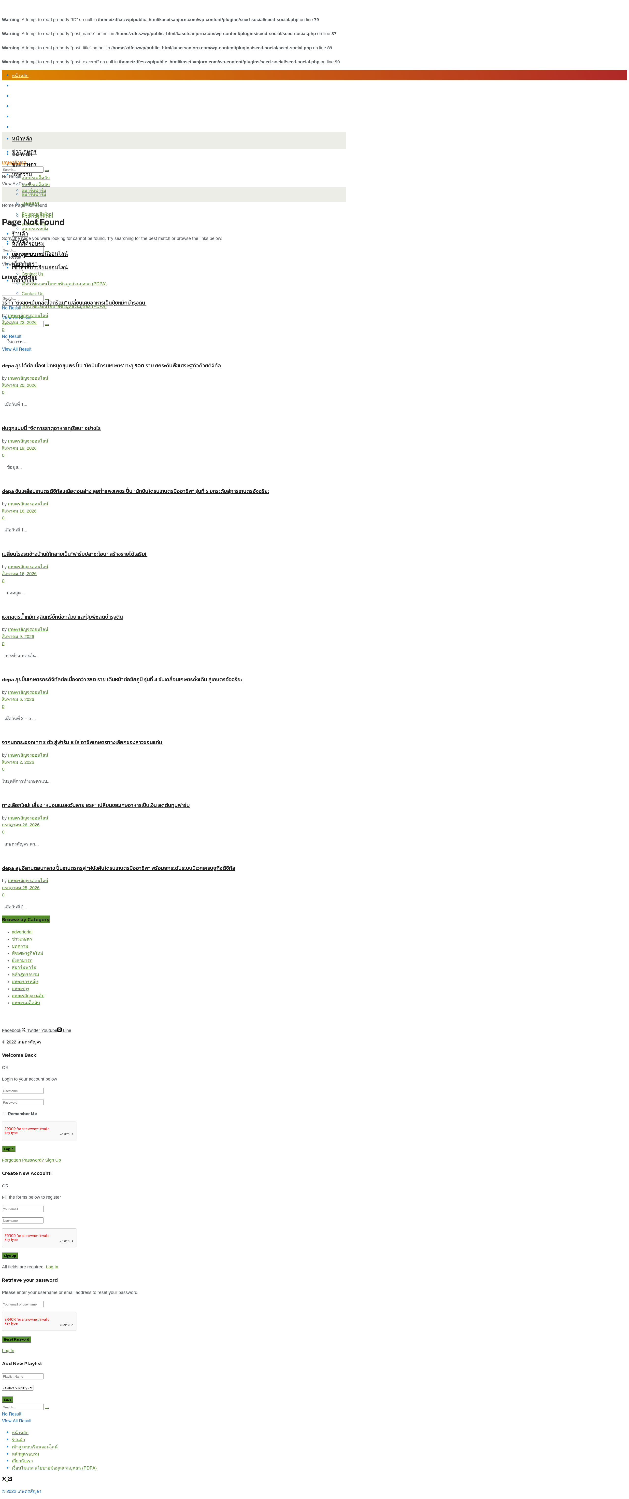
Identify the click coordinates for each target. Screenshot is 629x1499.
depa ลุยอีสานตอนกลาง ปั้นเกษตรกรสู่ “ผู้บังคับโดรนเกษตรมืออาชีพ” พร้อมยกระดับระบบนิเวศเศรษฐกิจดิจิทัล (118, 868)
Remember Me (22, 1113)
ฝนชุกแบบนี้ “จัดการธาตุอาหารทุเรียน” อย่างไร (51, 428)
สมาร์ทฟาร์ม (34, 194)
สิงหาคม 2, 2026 (18, 762)
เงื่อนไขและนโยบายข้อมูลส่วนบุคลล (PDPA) (54, 127)
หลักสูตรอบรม (25, 106)
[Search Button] (47, 325)
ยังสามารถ (22, 960)
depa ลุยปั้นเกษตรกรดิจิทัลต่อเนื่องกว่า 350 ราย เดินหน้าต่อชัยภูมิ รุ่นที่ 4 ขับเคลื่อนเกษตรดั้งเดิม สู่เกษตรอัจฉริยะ (122, 679)
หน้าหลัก (20, 75)
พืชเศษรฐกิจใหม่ (27, 953)
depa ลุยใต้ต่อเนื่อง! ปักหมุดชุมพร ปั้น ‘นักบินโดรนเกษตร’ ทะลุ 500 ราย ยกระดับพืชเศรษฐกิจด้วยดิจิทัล (111, 365)
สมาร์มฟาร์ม (24, 967)
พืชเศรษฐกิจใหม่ (37, 213)
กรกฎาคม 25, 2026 (21, 887)
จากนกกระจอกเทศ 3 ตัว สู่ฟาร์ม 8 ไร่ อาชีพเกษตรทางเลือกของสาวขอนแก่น (82, 742)
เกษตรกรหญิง (25, 981)
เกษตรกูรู (20, 988)
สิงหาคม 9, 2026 (18, 636)
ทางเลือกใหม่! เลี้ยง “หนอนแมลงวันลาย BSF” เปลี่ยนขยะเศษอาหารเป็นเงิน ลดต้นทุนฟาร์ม (96, 805)
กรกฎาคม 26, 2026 (21, 824)
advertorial (22, 932)
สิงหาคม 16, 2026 (19, 511)
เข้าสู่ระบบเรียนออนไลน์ (34, 96)
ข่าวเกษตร (22, 939)
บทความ (22, 174)
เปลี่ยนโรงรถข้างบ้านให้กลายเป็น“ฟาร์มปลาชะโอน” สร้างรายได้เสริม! (74, 554)
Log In (52, 1266)
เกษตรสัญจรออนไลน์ (28, 315)
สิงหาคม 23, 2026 (19, 322)
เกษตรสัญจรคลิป (28, 995)
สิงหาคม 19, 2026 (19, 448)
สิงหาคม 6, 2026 (18, 699)
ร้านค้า (18, 85)
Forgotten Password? (23, 1160)
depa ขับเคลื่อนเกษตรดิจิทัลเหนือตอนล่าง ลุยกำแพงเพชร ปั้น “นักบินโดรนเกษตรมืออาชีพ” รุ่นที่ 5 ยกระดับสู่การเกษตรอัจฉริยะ (135, 491)
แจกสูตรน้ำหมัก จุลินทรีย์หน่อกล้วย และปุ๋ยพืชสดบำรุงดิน (62, 617)
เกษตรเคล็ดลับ (36, 177)
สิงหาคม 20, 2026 (19, 385)
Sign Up (53, 1160)
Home (8, 205)
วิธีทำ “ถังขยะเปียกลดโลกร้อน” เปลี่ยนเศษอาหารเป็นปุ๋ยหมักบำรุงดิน (74, 302)
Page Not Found (31, 205)
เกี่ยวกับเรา (22, 116)
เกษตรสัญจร (14, 162)
